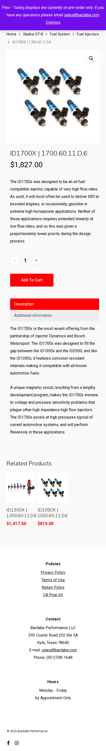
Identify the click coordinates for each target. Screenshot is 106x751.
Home (11, 34)
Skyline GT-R (33, 34)
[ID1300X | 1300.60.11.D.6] (21, 488)
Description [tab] (24, 304)
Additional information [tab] (33, 315)
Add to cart (31, 280)
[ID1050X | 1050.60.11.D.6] (52, 488)
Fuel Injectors (88, 34)
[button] (91, 58)
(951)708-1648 (59, 657)
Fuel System (60, 34)
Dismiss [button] (53, 22)
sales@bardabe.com (81, 15)
